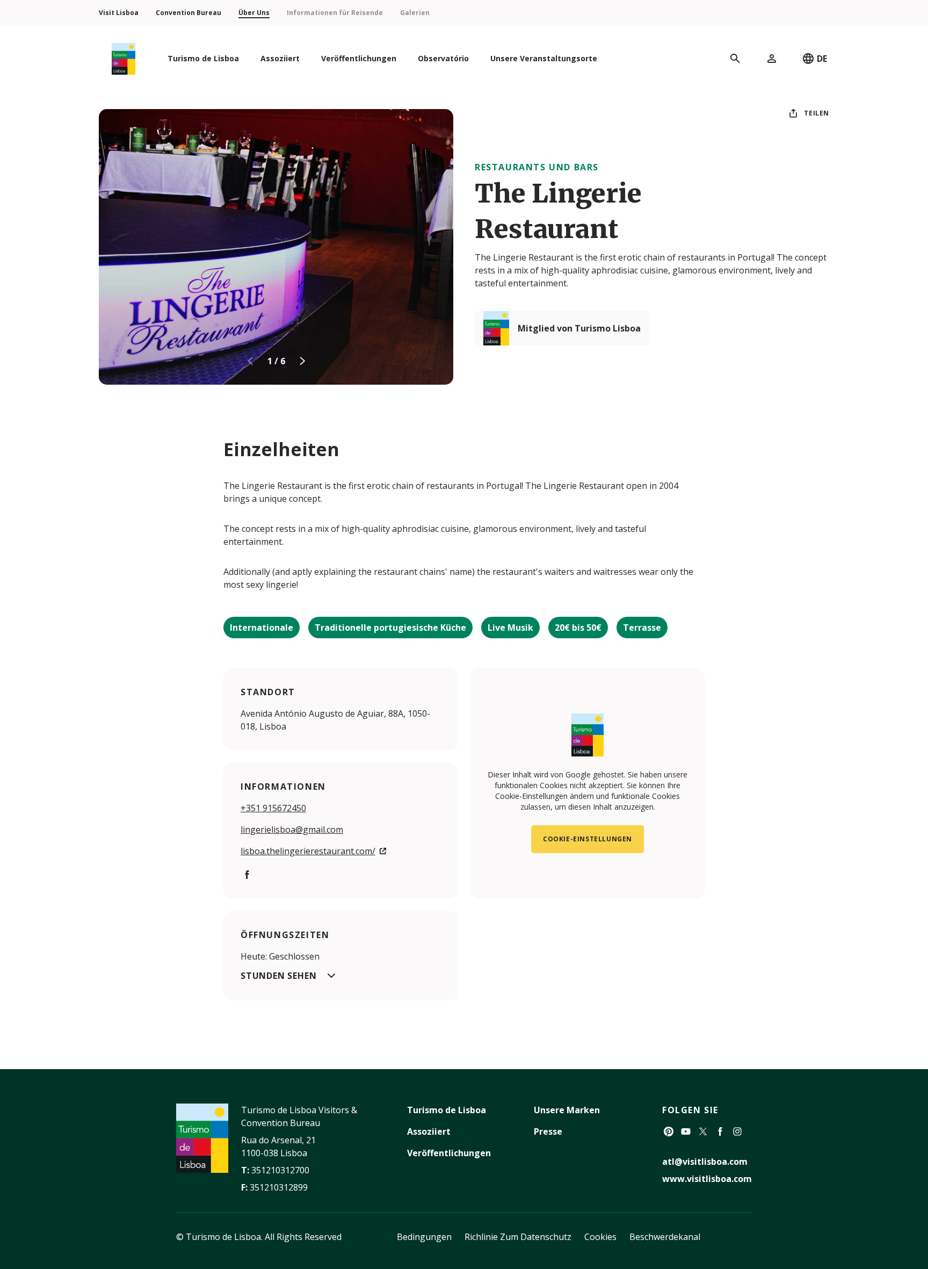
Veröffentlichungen (449, 1153)
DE (822, 58)
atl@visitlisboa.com (705, 1161)
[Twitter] (703, 1131)
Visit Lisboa (119, 12)
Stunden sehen (278, 976)
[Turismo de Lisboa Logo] (123, 59)
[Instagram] (737, 1131)
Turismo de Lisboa (446, 1110)
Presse (548, 1131)
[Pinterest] (668, 1131)
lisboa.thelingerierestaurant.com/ (308, 851)
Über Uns (254, 12)
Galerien (415, 12)
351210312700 (280, 1170)
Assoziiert (429, 1131)
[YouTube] (685, 1131)
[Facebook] (247, 874)
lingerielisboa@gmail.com (292, 829)
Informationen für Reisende (335, 12)
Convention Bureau (188, 12)
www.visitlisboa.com (707, 1179)
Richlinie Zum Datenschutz (518, 1237)
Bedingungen (424, 1237)
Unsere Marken (567, 1110)
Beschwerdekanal (664, 1237)
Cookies (600, 1237)
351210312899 (279, 1187)
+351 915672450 (273, 808)
